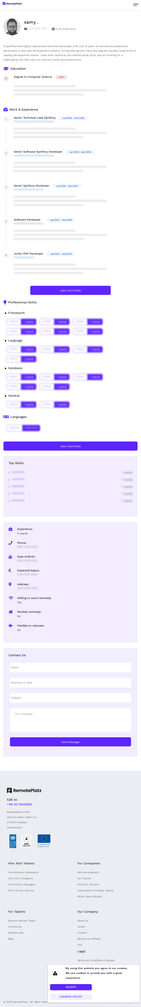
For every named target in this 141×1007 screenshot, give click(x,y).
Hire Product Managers (21, 884)
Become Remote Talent (21, 920)
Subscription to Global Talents (95, 890)
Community (15, 926)
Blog (10, 938)
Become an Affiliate (88, 938)
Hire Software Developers (23, 872)
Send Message (71, 742)
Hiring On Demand (88, 884)
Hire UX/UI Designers (20, 878)
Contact (82, 932)
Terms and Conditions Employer (96, 960)
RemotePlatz (20, 1001)
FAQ (79, 944)
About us (82, 920)
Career (81, 926)
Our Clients (84, 878)
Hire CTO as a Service (21, 890)
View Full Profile (70, 290)
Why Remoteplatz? (88, 872)
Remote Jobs (16, 932)
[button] (71, 987)
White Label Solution (89, 896)
